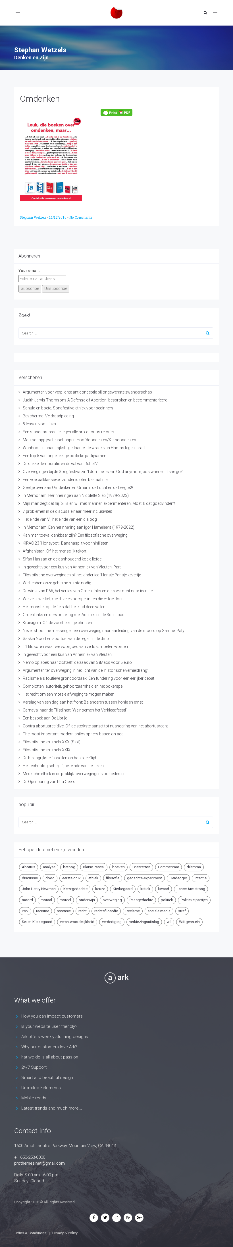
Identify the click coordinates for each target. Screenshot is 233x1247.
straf (182, 911)
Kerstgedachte (75, 889)
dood (50, 878)
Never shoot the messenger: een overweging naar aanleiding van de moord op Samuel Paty (103, 630)
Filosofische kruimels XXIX (46, 750)
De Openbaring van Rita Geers (49, 781)
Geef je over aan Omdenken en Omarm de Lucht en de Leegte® (78, 487)
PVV (25, 911)
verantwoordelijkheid (77, 922)
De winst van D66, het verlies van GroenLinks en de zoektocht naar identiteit (89, 591)
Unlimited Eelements (41, 1087)
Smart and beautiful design (47, 1077)
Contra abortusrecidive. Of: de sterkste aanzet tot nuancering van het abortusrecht (95, 726)
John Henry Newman (39, 889)
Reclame (133, 911)
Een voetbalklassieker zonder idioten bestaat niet (66, 479)
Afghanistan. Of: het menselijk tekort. (55, 551)
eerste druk (71, 878)
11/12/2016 (58, 217)
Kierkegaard (123, 889)
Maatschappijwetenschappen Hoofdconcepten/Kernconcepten (79, 440)
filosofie (112, 878)
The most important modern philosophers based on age (73, 734)
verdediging (112, 922)
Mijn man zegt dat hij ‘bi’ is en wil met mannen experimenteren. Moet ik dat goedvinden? (99, 503)
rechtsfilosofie (106, 911)
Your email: (29, 270)
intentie (201, 878)
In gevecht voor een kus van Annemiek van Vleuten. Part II (73, 567)
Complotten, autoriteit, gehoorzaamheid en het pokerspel (73, 686)
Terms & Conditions (30, 1233)
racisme (42, 911)
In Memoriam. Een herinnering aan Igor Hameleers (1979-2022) (78, 527)
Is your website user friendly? (49, 1026)
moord (27, 900)
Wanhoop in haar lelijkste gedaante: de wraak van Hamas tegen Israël (84, 447)
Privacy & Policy (65, 1233)
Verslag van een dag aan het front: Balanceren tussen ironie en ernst (83, 702)
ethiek (93, 878)
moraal (46, 900)
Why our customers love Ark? (49, 1046)
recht (82, 911)
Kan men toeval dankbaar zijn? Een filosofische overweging (75, 535)
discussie (30, 878)
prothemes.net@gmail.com (39, 1163)
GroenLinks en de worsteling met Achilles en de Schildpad (73, 614)
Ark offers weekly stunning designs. (55, 1036)
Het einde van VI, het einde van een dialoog (60, 519)
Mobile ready (33, 1097)
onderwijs (87, 900)
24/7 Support (34, 1067)
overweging (112, 900)
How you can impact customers (52, 1016)
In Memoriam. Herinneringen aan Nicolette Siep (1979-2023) (76, 495)
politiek (167, 900)
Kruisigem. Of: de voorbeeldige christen (57, 622)
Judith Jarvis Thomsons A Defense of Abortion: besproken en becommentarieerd (95, 400)
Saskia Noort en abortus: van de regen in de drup (66, 638)
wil (169, 922)
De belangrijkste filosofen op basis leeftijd (59, 758)
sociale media (158, 911)
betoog (69, 867)
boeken (118, 867)
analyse (49, 867)
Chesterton (141, 867)
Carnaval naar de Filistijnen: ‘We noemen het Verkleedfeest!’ (75, 710)
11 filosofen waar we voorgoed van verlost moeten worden (75, 646)
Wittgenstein (189, 922)
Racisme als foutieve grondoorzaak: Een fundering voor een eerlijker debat (88, 678)
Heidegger (178, 878)
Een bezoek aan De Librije (45, 718)
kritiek (145, 889)
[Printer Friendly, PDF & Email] (116, 112)
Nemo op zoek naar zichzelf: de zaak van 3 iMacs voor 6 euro (77, 662)
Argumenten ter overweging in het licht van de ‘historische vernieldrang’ (85, 670)
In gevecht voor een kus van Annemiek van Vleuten (67, 654)
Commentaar (168, 867)
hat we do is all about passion (49, 1057)
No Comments (80, 217)
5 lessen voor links (39, 424)
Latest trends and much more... (51, 1108)
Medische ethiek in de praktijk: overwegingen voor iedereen (74, 773)
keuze (100, 889)
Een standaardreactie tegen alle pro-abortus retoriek (69, 432)
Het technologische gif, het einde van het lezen (63, 765)
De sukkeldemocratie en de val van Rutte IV (60, 463)
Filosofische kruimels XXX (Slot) (51, 742)
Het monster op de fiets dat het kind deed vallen (64, 606)
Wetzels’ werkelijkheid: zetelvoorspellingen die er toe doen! (73, 599)
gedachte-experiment (144, 878)
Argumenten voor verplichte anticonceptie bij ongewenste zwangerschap (87, 392)
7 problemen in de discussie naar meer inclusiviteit (67, 511)
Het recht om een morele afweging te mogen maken (68, 694)
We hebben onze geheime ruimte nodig (57, 583)
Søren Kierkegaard (37, 922)
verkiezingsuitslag (144, 922)
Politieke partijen (194, 900)
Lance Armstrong (191, 889)
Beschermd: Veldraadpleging (48, 416)
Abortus (28, 867)
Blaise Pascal (94, 867)
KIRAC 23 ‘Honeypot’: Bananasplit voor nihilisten (65, 543)
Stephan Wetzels (33, 217)
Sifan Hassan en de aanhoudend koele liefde (62, 559)
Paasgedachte (141, 900)
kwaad (163, 889)
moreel (65, 900)
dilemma (194, 867)
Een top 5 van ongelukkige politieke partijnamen (64, 455)
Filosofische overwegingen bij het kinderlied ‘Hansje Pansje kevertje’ (82, 575)
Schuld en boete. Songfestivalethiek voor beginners (68, 408)
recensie (64, 911)
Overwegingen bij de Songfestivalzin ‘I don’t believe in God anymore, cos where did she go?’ (103, 471)
